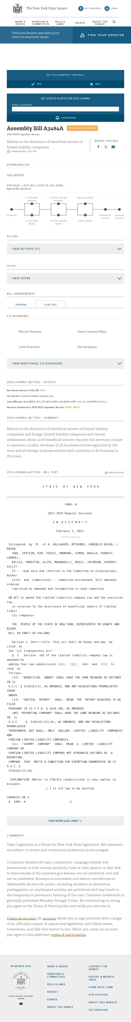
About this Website (103, 1002)
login (114, 9)
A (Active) (50, 305)
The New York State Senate (46, 8)
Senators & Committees (40, 23)
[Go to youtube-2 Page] (21, 1003)
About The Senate (100, 23)
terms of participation (68, 935)
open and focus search (114, 22)
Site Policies (98, 995)
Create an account (21, 918)
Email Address (22, 105)
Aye (39, 84)
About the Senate (60, 1007)
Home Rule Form (101, 987)
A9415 (68, 407)
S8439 (76, 407)
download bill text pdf (23, 152)
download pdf (116, 473)
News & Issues (20, 23)
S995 (42, 390)
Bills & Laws (60, 23)
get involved (92, 9)
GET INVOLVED (98, 1010)
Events (80, 23)
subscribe (68, 118)
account (49, 918)
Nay (98, 84)
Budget (52, 992)
